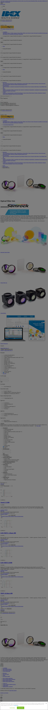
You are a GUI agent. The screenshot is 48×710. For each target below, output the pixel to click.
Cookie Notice (16, 705)
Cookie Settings (12, 707)
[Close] (46, 703)
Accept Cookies (20, 707)
